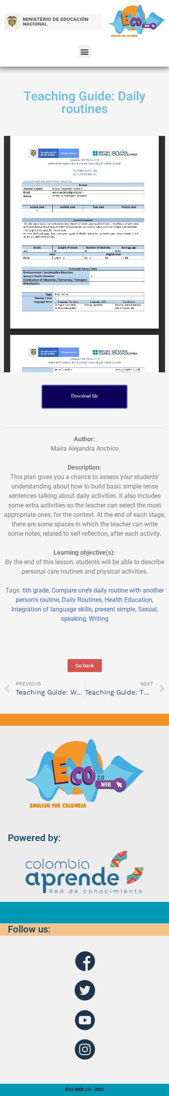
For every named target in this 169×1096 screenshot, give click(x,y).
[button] (84, 51)
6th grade (35, 590)
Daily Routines (82, 600)
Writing (98, 618)
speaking (73, 618)
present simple (115, 609)
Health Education (128, 600)
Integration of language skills (51, 609)
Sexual (147, 609)
